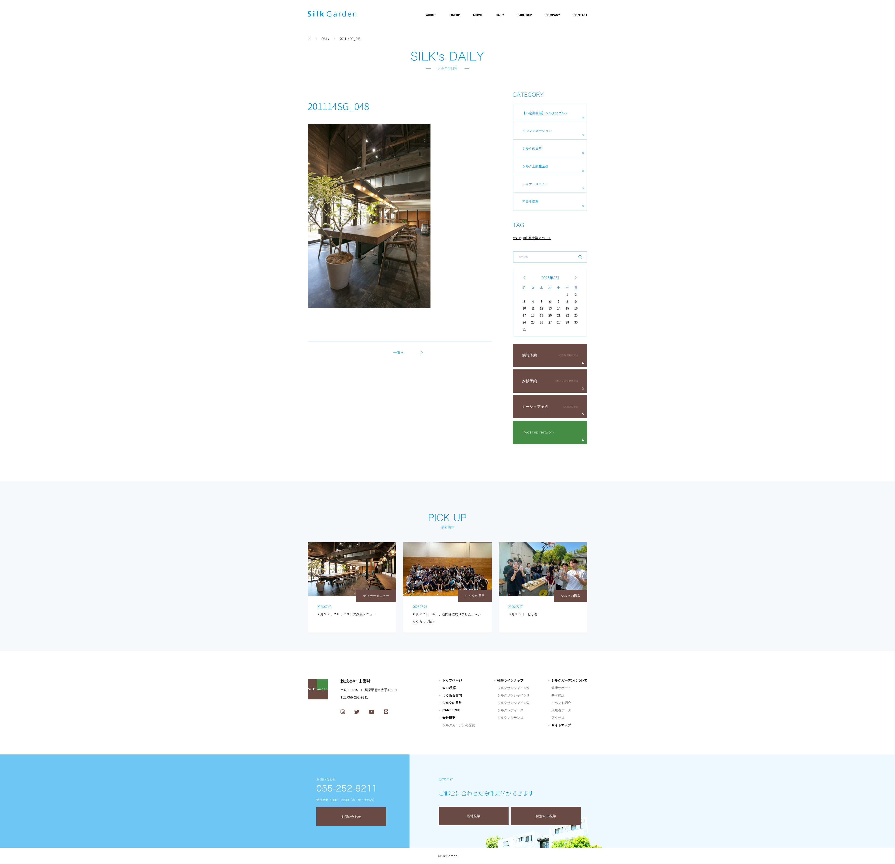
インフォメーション (537, 131)
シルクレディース (510, 710)
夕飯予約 (529, 381)
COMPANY (552, 15)
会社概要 (448, 717)
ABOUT (431, 15)
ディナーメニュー (535, 184)
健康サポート (561, 688)
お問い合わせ (351, 817)
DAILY (500, 15)
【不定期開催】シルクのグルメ (545, 113)
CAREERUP (524, 15)
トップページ (452, 680)
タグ (518, 238)
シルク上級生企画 (535, 166)
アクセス (558, 717)
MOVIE (477, 15)
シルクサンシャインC (513, 703)
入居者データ (561, 710)
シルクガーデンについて (569, 680)
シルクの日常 (532, 148)
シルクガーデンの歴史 (458, 725)
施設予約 (529, 355)
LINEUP (454, 15)
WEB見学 (449, 688)
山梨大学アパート (538, 238)
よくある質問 (452, 695)
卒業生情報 (530, 201)
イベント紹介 (561, 703)
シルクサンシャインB (513, 695)
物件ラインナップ (510, 680)
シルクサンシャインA (513, 688)
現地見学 (473, 816)
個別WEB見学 (546, 816)
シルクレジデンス (510, 717)
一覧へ (398, 353)
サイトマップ (561, 725)
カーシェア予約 (535, 407)
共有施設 (558, 695)
